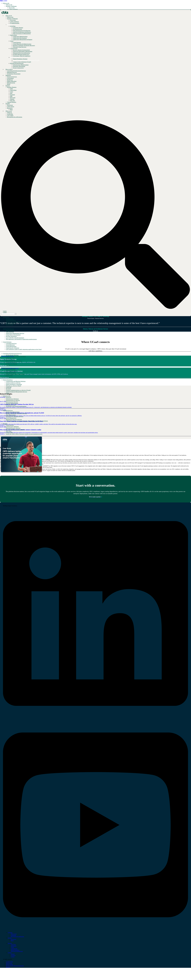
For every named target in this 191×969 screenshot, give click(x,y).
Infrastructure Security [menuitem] (12, 402)
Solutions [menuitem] (9, 24)
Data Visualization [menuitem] (11, 372)
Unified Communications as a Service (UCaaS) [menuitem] (18, 390)
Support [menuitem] (13, 954)
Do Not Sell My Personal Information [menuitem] (15, 965)
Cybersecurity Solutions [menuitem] (12, 426)
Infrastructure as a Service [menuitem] (13, 400)
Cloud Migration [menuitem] (10, 345)
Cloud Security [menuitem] (10, 425)
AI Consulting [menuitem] (9, 318)
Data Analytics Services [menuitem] (9, 368)
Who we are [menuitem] (9, 111)
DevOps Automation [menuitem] (11, 336)
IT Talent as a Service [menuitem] (11, 364)
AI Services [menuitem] (6, 317)
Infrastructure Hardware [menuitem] (12, 399)
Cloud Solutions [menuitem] (7, 342)
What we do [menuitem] (6, 3)
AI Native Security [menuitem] (11, 323)
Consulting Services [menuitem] (11, 343)
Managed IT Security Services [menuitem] (14, 419)
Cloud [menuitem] (12, 947)
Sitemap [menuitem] (8, 967)
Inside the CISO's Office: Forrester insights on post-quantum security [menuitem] (24, 434)
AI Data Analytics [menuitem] (10, 359)
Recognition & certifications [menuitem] (17, 936)
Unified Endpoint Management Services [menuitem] (16, 391)
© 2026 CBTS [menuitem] (9, 961)
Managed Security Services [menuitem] (13, 428)
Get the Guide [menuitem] (9, 324)
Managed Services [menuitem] (8, 410)
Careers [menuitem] (12, 956)
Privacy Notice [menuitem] (9, 964)
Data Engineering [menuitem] (10, 369)
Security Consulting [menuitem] (11, 362)
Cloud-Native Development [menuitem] (13, 335)
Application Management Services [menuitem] (15, 333)
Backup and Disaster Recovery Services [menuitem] (16, 413)
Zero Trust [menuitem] (8, 431)
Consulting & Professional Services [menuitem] (12, 353)
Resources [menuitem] (10, 108)
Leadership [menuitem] (13, 935)
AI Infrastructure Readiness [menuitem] (13, 321)
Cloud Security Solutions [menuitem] (12, 348)
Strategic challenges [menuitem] (11, 6)
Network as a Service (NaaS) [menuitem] (13, 385)
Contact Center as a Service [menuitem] (13, 382)
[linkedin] (95, 718)
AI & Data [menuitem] (13, 944)
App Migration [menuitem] (10, 332)
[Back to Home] (4, 12)
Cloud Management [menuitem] (11, 346)
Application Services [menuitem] (8, 329)
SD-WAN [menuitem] (8, 388)
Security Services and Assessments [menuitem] (15, 429)
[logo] (9, 503)
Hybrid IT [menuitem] (8, 397)
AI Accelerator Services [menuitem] (12, 355)
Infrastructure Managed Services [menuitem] (14, 416)
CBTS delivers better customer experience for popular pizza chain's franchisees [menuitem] (27, 421)
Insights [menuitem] (8, 103)
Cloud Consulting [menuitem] (10, 358)
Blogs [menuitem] (12, 940)
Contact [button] (5, 312)
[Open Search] (95, 214)
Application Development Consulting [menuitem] (16, 356)
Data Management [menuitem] (11, 415)
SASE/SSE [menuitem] (8, 387)
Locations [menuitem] (13, 955)
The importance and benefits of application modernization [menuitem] (21, 339)
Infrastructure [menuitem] (6, 396)
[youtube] (95, 930)
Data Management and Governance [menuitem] (15, 374)
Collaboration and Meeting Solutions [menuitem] (16, 381)
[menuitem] (9, 4)
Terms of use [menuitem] (9, 963)
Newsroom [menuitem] (13, 939)
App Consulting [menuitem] (10, 330)
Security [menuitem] (5, 423)
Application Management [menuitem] (12, 412)
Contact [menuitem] (9, 952)
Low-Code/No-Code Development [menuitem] (15, 337)
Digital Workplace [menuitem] (8, 380)
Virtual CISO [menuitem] (9, 432)
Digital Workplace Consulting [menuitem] (14, 361)
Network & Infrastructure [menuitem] (17, 951)
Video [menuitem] (7, 365)
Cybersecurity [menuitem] (14, 948)
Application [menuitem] (13, 946)
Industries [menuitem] (8, 75)
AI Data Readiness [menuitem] (11, 320)
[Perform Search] (15, 314)
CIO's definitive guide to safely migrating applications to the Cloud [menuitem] (23, 349)
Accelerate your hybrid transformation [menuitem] (16, 406)
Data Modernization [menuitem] (11, 371)
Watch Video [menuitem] (9, 375)
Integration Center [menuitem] (11, 405)
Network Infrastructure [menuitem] (12, 403)
